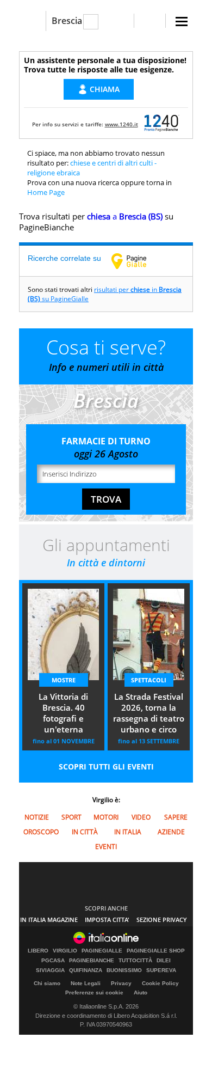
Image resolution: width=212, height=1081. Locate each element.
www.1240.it (121, 124)
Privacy (121, 983)
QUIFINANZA (85, 970)
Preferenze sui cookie (94, 993)
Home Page (46, 192)
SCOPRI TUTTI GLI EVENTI (106, 766)
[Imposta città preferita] (32, 21)
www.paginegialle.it (137, 261)
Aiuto (140, 993)
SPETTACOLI (148, 680)
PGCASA (53, 960)
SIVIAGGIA (50, 970)
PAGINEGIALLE (102, 951)
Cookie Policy (160, 983)
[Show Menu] (182, 21)
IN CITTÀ (85, 831)
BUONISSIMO (124, 970)
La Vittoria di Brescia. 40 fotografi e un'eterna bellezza (63, 714)
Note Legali (86, 983)
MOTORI (106, 817)
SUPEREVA (161, 970)
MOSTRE (64, 680)
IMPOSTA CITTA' (107, 919)
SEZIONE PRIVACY (161, 919)
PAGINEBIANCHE (91, 960)
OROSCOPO (41, 831)
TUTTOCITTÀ (135, 960)
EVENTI (106, 846)
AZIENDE (171, 831)
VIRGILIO (65, 951)
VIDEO (141, 817)
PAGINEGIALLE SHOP (156, 951)
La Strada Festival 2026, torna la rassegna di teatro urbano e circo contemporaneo (148, 714)
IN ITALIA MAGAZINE (49, 919)
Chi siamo (47, 983)
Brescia (67, 21)
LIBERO (38, 951)
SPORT (71, 817)
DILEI (164, 960)
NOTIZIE (36, 817)
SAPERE (176, 817)
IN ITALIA (127, 831)
